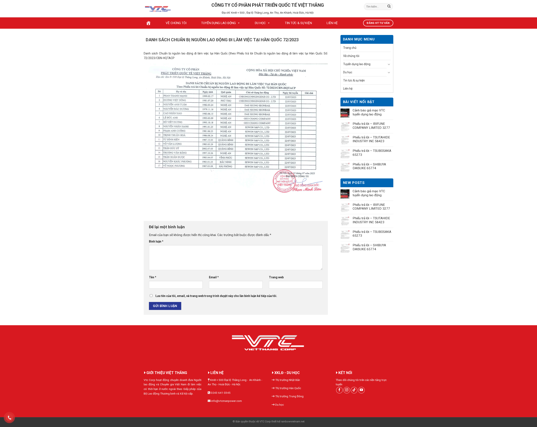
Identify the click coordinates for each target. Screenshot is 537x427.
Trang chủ (349, 47)
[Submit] (389, 6)
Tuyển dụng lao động (218, 23)
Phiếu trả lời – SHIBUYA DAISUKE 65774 (369, 166)
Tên (152, 277)
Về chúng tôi (176, 23)
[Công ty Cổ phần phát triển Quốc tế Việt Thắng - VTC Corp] (158, 8)
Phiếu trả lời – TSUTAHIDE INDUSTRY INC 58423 (371, 139)
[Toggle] (389, 64)
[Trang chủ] (148, 23)
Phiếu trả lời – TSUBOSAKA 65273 (372, 153)
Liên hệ (332, 23)
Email (214, 277)
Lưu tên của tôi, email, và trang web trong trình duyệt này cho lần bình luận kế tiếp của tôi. (216, 296)
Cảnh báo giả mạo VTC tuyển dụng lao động (369, 112)
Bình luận (156, 241)
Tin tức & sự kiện (298, 23)
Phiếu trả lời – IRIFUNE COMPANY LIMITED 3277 (371, 126)
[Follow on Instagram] (346, 390)
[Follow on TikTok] (354, 390)
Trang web (276, 277)
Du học (260, 23)
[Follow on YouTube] (361, 390)
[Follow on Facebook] (339, 390)
